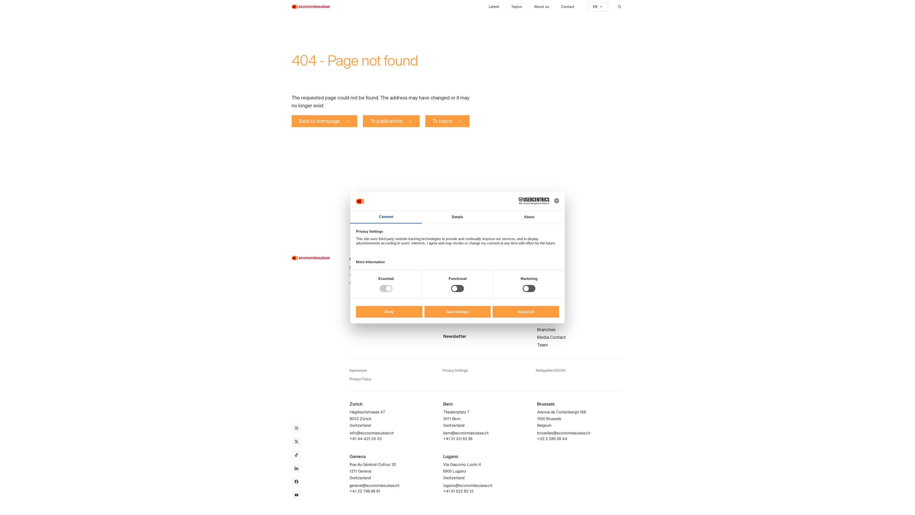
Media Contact (551, 337)
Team (542, 275)
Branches (546, 329)
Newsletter (455, 336)
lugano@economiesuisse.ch (467, 485)
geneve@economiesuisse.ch (374, 485)
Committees (549, 283)
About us (541, 6)
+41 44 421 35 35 (366, 439)
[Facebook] (296, 481)
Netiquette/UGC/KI (550, 370)
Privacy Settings (455, 370)
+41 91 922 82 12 (458, 491)
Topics (516, 6)
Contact (567, 6)
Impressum (358, 370)
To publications (386, 121)
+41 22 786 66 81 (365, 491)
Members (546, 290)
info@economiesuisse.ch (372, 433)
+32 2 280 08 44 (552, 439)
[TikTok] (296, 455)
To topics (442, 121)
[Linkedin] (296, 468)
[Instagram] (296, 428)
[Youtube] (296, 495)
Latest (494, 6)
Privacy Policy (360, 379)
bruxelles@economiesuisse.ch (563, 433)
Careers (544, 298)
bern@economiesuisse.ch (465, 433)
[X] (296, 441)
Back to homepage (319, 121)
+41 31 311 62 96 (458, 439)
